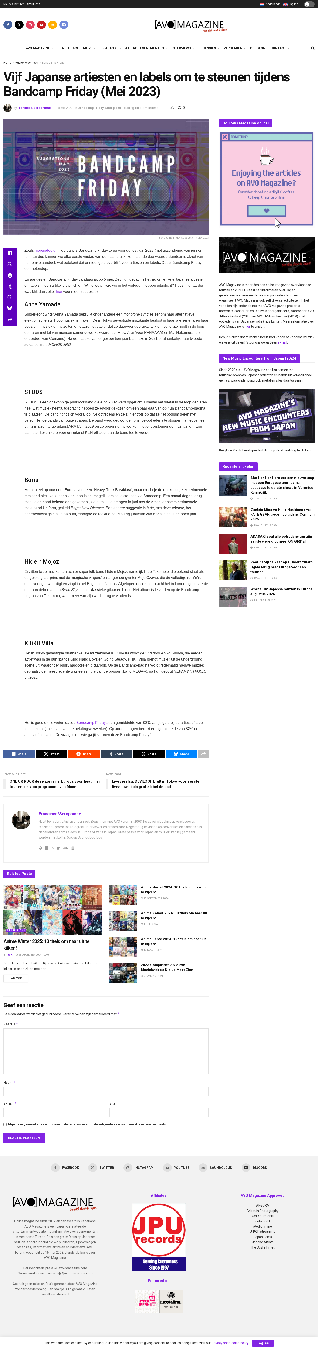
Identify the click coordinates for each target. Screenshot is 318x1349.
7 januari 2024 (153, 975)
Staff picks (68, 48)
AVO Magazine (38, 48)
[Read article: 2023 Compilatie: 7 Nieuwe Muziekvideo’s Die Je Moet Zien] (123, 973)
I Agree (263, 1343)
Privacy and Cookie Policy (230, 1343)
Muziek (89, 48)
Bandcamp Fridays (92, 723)
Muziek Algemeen (26, 62)
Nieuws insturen (13, 4)
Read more (18, 978)
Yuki (10, 954)
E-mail (10, 1103)
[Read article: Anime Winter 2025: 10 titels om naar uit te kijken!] (52, 910)
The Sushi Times (262, 1247)
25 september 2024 (155, 898)
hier (59, 291)
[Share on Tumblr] (10, 286)
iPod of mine (262, 1226)
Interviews (181, 48)
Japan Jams (263, 1237)
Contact (278, 48)
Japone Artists (263, 1242)
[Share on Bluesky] (10, 309)
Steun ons (33, 4)
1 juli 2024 (150, 924)
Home (7, 62)
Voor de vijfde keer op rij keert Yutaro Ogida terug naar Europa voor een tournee (281, 567)
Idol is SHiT (263, 1221)
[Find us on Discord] (63, 25)
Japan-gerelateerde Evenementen (133, 48)
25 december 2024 (29, 954)
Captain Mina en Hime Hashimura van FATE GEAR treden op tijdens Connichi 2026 (282, 514)
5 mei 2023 (65, 108)
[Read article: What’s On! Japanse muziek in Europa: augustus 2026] (233, 597)
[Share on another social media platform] (10, 320)
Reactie (10, 1024)
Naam (9, 1082)
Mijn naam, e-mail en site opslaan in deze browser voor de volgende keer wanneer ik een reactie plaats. (87, 1124)
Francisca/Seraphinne (34, 108)
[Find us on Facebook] (7, 25)
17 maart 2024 (152, 950)
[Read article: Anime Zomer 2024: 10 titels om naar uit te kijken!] (123, 921)
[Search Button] (313, 48)
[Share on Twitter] (10, 264)
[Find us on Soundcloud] (52, 25)
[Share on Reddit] (10, 275)
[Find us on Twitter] (19, 25)
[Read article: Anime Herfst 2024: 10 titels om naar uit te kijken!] (123, 895)
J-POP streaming (262, 1231)
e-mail (282, 342)
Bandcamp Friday (53, 62)
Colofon (257, 48)
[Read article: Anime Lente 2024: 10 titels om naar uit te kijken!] (123, 947)
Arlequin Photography (263, 1211)
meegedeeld (45, 250)
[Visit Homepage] (191, 25)
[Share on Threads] (10, 297)
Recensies (207, 48)
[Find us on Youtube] (41, 25)
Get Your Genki (263, 1216)
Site (112, 1103)
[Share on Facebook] (10, 253)
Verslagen (233, 48)
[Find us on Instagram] (30, 25)
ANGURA (262, 1205)
